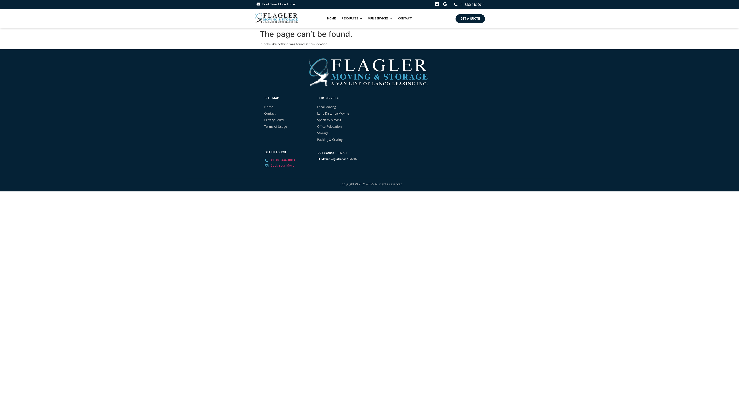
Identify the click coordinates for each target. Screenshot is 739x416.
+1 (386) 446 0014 (471, 5)
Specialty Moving (329, 120)
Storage (323, 133)
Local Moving (326, 107)
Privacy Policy (274, 120)
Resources (349, 18)
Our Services (378, 18)
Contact (405, 18)
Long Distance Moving (333, 113)
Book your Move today (279, 4)
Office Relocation (329, 126)
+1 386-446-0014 (283, 160)
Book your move (282, 165)
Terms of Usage (275, 126)
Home (331, 18)
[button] (352, 18)
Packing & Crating (330, 140)
